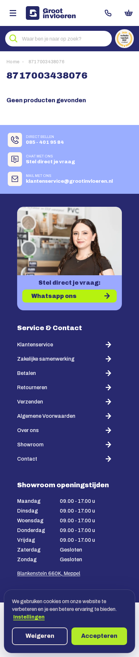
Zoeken (13, 38)
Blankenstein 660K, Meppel (48, 573)
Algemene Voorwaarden (46, 416)
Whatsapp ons (54, 296)
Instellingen (29, 617)
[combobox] (58, 38)
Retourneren (32, 387)
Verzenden (30, 401)
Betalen (26, 373)
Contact (108, 13)
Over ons (28, 430)
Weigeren (40, 636)
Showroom (30, 444)
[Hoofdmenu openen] (13, 13)
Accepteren (99, 636)
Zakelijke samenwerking (45, 359)
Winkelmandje (128, 13)
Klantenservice (35, 344)
